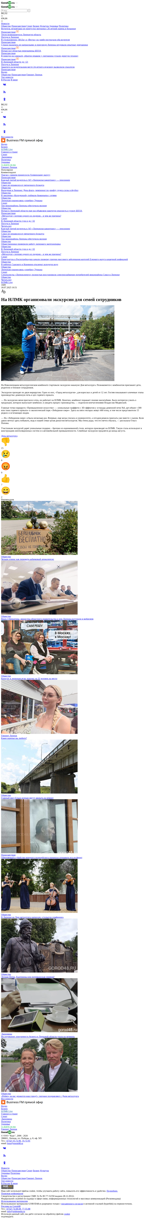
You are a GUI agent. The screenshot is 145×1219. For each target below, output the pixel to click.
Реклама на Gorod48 (11, 1206)
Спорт (29, 26)
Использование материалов (14, 1201)
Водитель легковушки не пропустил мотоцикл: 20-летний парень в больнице (38, 28)
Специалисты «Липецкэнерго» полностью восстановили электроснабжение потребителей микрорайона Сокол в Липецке (60, 274)
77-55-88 (26, 1209)
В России (5, 80)
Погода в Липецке (10, 37)
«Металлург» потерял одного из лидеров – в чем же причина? (31, 216)
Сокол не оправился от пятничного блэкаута (22, 185)
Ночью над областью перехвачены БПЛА (21, 51)
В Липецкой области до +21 (14, 62)
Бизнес (36, 26)
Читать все (6, 226)
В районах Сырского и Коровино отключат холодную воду (29, 264)
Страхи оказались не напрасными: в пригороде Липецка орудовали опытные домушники (44, 45)
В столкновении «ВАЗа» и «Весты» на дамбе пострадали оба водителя (35, 39)
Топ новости (7, 77)
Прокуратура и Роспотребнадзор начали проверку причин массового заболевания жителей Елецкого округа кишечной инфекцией (64, 259)
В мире (14, 80)
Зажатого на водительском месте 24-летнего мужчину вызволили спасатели (38, 67)
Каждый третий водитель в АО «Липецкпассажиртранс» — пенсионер (35, 180)
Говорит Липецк (34, 74)
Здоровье (53, 26)
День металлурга (9, 436)
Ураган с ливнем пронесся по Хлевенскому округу (25, 175)
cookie (67, 1214)
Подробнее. (112, 1191)
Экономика (6, 157)
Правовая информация (12, 1193)
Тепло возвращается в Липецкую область (21, 34)
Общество (6, 26)
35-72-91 (26, 1141)
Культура (44, 26)
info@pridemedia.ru (16, 1211)
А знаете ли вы (8, 165)
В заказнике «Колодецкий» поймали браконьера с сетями (29, 195)
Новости (5, 23)
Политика (63, 26)
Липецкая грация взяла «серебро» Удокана (21, 200)
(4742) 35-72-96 (13, 1141)
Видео (4, 72)
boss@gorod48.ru (15, 1143)
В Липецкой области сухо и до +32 (18, 221)
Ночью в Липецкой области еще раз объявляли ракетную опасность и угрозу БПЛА (41, 211)
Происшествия (18, 26)
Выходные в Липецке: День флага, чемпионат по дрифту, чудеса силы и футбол (39, 190)
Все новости (7, 137)
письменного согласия (72, 1204)
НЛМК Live (7, 149)
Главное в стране (9, 152)
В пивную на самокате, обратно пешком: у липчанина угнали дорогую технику (39, 56)
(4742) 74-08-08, (14, 1209)
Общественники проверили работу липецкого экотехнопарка (31, 244)
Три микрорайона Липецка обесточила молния (24, 205)
